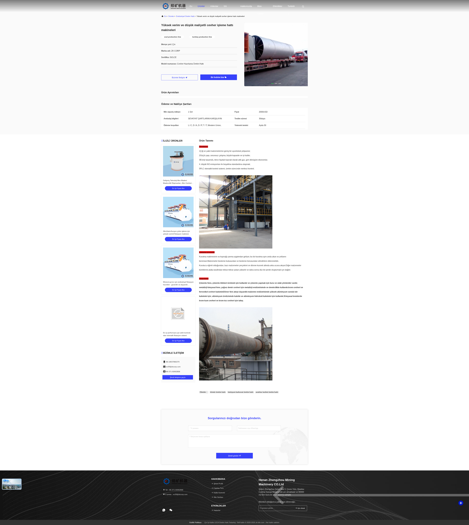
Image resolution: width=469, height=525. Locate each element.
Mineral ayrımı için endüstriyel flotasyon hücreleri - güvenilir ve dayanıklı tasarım (178, 284)
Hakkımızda (246, 6)
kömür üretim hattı (217, 392)
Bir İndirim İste (218, 77)
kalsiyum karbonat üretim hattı (240, 392)
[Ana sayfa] (174, 6)
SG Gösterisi (228, 7)
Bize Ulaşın (260, 7)
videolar (214, 6)
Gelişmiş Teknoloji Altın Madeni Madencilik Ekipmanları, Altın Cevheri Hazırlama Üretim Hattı (177, 183)
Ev (191, 6)
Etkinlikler (277, 6)
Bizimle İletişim (178, 78)
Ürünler (201, 6)
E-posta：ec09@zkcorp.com (176, 494)
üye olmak (301, 508)
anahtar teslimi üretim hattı (267, 392)
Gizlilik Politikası (195, 522)
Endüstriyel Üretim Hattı (185, 16)
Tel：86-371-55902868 (174, 490)
